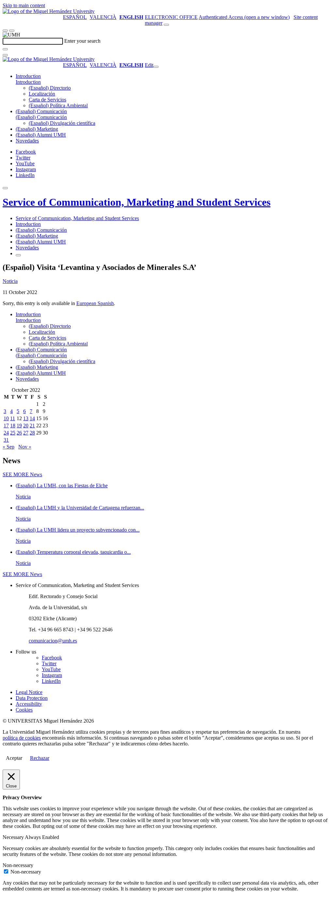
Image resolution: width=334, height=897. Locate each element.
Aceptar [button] (14, 758)
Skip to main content (24, 5)
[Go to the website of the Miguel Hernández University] (49, 11)
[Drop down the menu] (11, 31)
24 (6, 432)
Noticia (10, 281)
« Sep (8, 446)
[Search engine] (166, 25)
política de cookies (22, 738)
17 (6, 425)
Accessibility (29, 704)
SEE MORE (22, 474)
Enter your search (82, 41)
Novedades (27, 140)
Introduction (28, 76)
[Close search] (5, 55)
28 (32, 432)
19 (19, 425)
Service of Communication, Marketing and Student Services (136, 202)
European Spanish (95, 303)
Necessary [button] (14, 837)
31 (6, 440)
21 (32, 425)
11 (12, 418)
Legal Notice (29, 692)
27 (25, 432)
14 (32, 418)
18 (12, 425)
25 (12, 432)
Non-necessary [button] (18, 865)
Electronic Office (171, 17)
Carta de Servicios (47, 99)
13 (25, 418)
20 (25, 425)
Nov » (24, 446)
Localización (42, 93)
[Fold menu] (156, 67)
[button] (28, 82)
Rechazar (39, 758)
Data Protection (32, 698)
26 (19, 432)
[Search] (5, 49)
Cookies (24, 710)
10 (6, 418)
